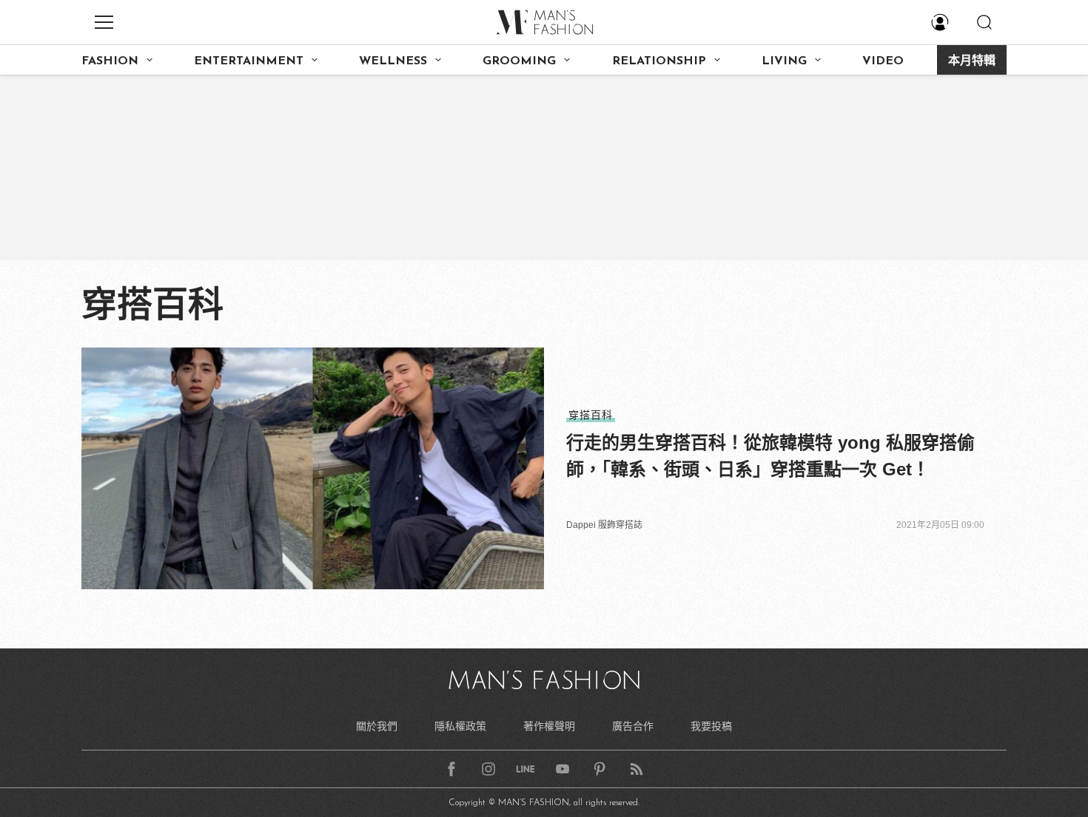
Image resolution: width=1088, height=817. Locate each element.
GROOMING (519, 61)
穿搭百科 (590, 415)
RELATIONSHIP (659, 61)
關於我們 (376, 726)
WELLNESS (393, 61)
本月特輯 (971, 61)
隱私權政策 (460, 726)
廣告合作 (633, 726)
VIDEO (883, 61)
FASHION (109, 61)
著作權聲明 (549, 726)
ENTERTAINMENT (248, 61)
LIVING (784, 61)
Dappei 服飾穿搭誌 (604, 525)
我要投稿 (711, 726)
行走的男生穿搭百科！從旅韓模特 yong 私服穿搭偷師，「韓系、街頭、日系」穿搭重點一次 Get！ (770, 456)
